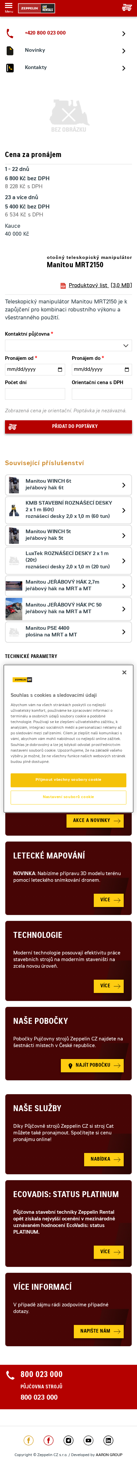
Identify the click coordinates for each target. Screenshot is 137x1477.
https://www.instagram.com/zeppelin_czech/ (68, 1440)
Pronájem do (86, 359)
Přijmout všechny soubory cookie (68, 780)
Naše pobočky (40, 1022)
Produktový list (100, 285)
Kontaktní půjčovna (27, 334)
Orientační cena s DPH (97, 383)
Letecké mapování (49, 857)
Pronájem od (19, 359)
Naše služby (37, 1109)
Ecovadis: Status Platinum (66, 1195)
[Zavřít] (124, 672)
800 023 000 (39, 1398)
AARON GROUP (109, 1455)
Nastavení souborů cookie (68, 797)
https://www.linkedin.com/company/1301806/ (108, 1440)
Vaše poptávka (124, 7)
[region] (68, 738)
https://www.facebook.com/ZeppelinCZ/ (29, 1440)
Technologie (38, 936)
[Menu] (8, 6)
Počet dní (16, 383)
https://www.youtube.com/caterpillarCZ (88, 1440)
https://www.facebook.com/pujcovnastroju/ (49, 1440)
